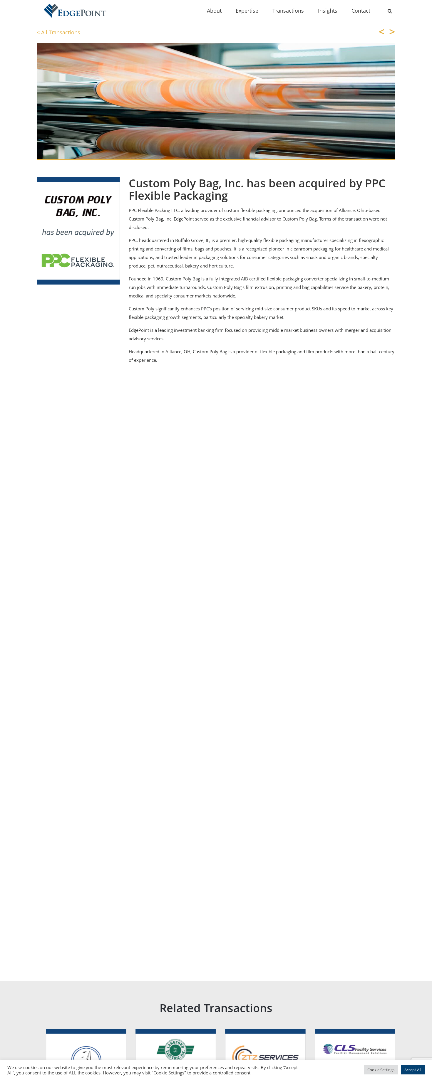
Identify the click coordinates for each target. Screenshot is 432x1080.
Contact (360, 10)
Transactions (288, 10)
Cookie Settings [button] (380, 1069)
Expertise (247, 10)
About (214, 10)
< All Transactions (58, 32)
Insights (327, 10)
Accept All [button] (412, 1069)
